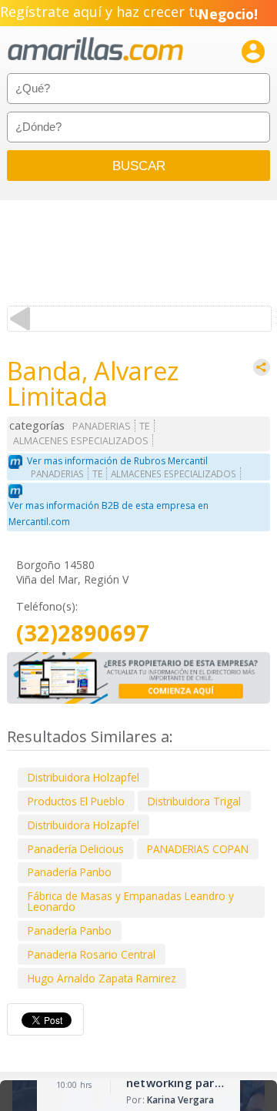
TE (144, 426)
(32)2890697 (82, 633)
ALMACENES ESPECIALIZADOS (81, 440)
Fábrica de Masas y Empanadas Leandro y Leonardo (131, 901)
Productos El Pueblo (76, 801)
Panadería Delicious (76, 849)
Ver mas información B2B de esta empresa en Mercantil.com (108, 513)
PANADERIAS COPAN (198, 849)
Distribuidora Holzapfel (83, 777)
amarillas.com (95, 49)
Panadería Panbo (70, 872)
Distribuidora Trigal (194, 801)
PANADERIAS (101, 426)
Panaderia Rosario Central (91, 954)
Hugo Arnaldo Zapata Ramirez (102, 978)
